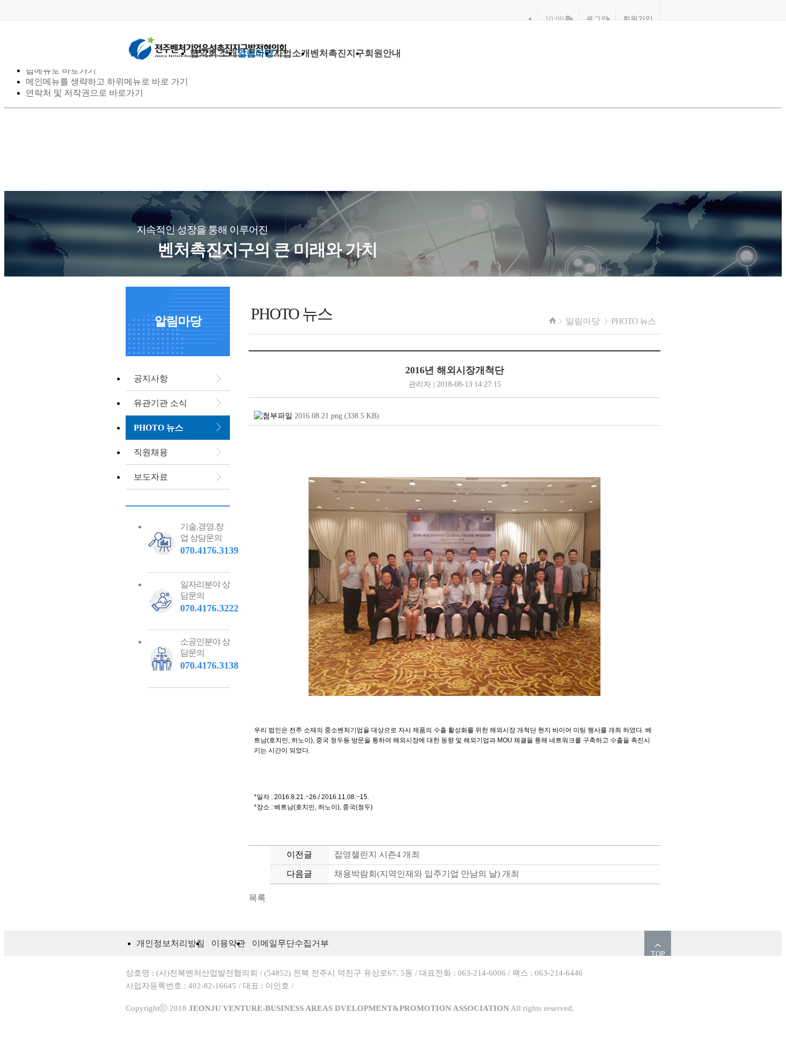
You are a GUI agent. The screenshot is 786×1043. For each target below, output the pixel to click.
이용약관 (228, 943)
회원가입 (638, 18)
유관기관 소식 (160, 403)
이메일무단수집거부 (290, 943)
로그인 (597, 18)
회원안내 (383, 53)
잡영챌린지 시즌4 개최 (377, 854)
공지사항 (151, 378)
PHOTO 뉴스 (633, 321)
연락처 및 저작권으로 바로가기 (84, 92)
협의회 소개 (213, 53)
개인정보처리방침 (170, 943)
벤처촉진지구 (337, 53)
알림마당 (255, 53)
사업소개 (292, 53)
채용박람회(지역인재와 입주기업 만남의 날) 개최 (426, 873)
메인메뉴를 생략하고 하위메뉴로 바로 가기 (107, 81)
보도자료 (151, 476)
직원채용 (151, 452)
